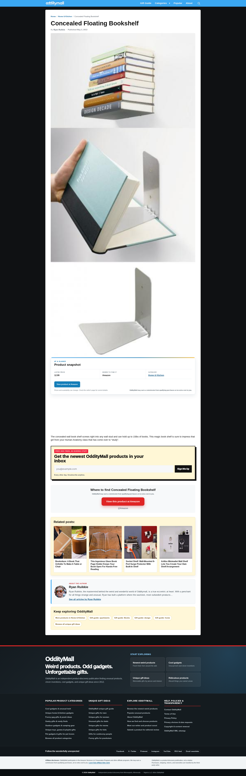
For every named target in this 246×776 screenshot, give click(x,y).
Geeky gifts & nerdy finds (56, 721)
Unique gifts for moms (98, 725)
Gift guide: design (142, 618)
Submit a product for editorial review (143, 730)
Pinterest (143, 751)
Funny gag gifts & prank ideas (58, 717)
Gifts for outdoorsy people (100, 734)
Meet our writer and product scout (142, 725)
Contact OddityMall (172, 710)
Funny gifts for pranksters (100, 738)
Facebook (120, 751)
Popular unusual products (138, 713)
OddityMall (59, 659)
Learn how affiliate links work (99, 763)
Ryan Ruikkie (59, 30)
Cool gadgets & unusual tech (58, 709)
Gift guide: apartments (100, 618)
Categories (161, 3)
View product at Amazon (67, 384)
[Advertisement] (123, 416)
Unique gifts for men (98, 713)
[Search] (198, 3)
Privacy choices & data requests (178, 722)
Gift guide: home (162, 618)
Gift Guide (145, 3)
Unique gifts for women (99, 717)
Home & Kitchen (65, 16)
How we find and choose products (142, 721)
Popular (178, 3)
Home (53, 16)
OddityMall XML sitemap (175, 731)
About (189, 3)
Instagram (155, 751)
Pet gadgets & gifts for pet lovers (59, 734)
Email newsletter (192, 751)
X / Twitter (132, 751)
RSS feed (178, 751)
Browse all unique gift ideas (67, 624)
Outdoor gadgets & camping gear (60, 725)
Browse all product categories (58, 738)
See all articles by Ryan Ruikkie (85, 599)
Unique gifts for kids (98, 730)
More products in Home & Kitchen (70, 618)
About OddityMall (135, 717)
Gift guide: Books (122, 618)
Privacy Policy (170, 718)
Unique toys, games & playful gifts (60, 730)
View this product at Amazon (123, 501)
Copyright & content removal (176, 726)
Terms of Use (170, 714)
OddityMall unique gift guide (101, 709)
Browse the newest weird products (142, 709)
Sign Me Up (183, 469)
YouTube (166, 751)
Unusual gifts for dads (98, 721)
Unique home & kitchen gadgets (59, 713)
